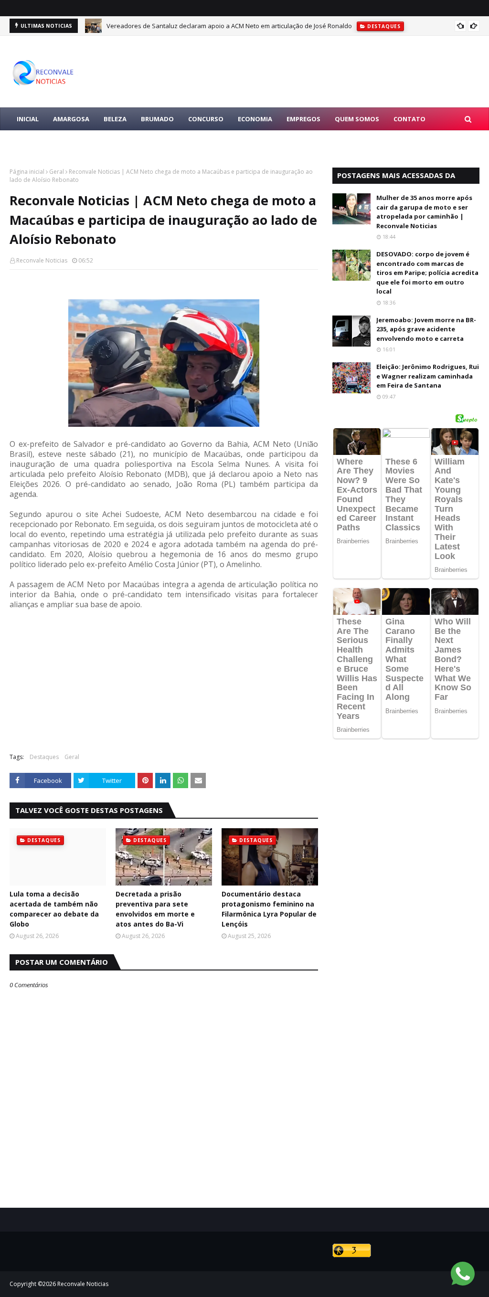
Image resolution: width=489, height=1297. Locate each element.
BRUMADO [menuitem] (157, 119)
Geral (56, 172)
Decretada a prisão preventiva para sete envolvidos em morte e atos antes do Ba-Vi (155, 908)
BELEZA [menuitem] (115, 119)
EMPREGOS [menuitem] (303, 119)
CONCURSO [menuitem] (205, 119)
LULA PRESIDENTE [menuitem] (44, 141)
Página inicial (27, 172)
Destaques (44, 757)
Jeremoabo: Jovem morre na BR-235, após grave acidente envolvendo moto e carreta (426, 329)
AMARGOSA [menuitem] (71, 119)
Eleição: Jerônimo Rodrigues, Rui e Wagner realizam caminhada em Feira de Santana (427, 376)
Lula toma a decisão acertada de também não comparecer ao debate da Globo (54, 908)
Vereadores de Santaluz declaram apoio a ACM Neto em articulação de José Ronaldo (229, 25)
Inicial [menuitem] (28, 119)
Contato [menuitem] (409, 119)
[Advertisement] (164, 676)
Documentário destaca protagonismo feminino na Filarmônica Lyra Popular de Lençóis (269, 908)
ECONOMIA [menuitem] (255, 119)
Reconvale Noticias (41, 260)
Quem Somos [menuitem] (357, 119)
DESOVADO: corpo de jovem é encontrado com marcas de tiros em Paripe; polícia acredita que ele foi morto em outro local (427, 272)
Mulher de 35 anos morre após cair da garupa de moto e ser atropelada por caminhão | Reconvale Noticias (424, 211)
